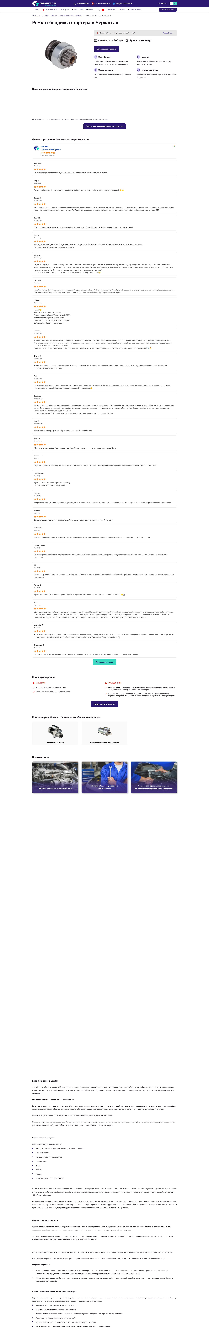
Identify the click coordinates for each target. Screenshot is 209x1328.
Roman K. (37, 585)
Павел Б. (37, 331)
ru (175, 3)
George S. (37, 280)
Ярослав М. (38, 456)
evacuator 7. (38, 625)
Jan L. (36, 602)
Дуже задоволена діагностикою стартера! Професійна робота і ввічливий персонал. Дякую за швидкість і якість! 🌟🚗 (79, 594)
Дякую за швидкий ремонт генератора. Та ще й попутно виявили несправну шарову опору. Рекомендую (73, 520)
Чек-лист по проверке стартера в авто (55, 777)
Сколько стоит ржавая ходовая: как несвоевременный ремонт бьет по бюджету (154, 777)
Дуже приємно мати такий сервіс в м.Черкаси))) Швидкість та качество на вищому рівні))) (52, 484)
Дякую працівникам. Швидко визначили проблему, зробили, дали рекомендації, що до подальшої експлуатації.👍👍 (79, 190)
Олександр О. (39, 645)
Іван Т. (36, 421)
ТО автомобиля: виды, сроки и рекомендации (104, 777)
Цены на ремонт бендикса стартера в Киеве (51, 119)
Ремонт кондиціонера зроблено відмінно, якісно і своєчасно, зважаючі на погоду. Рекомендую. (70, 173)
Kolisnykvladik (39, 545)
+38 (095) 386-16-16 (102, 3)
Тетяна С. (37, 198)
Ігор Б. (36, 180)
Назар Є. (37, 510)
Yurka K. (37, 255)
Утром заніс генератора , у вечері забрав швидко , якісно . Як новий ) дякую (63, 430)
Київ (162, 3)
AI (35, 565)
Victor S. (37, 438)
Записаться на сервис (168, 10)
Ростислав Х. (39, 473)
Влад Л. (37, 300)
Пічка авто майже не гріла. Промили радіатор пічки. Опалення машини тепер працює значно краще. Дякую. (75, 448)
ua (171, 3)
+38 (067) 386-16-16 (124, 3)
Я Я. (35, 376)
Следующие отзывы (104, 662)
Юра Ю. (37, 493)
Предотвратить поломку (104, 704)
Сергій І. (37, 218)
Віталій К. (37, 356)
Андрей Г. (37, 163)
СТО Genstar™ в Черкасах (51, 150)
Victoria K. (38, 528)
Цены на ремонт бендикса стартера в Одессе (90, 119)
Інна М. (37, 235)
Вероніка (37, 396)
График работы (83, 3)
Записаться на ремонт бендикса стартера (104, 126)
